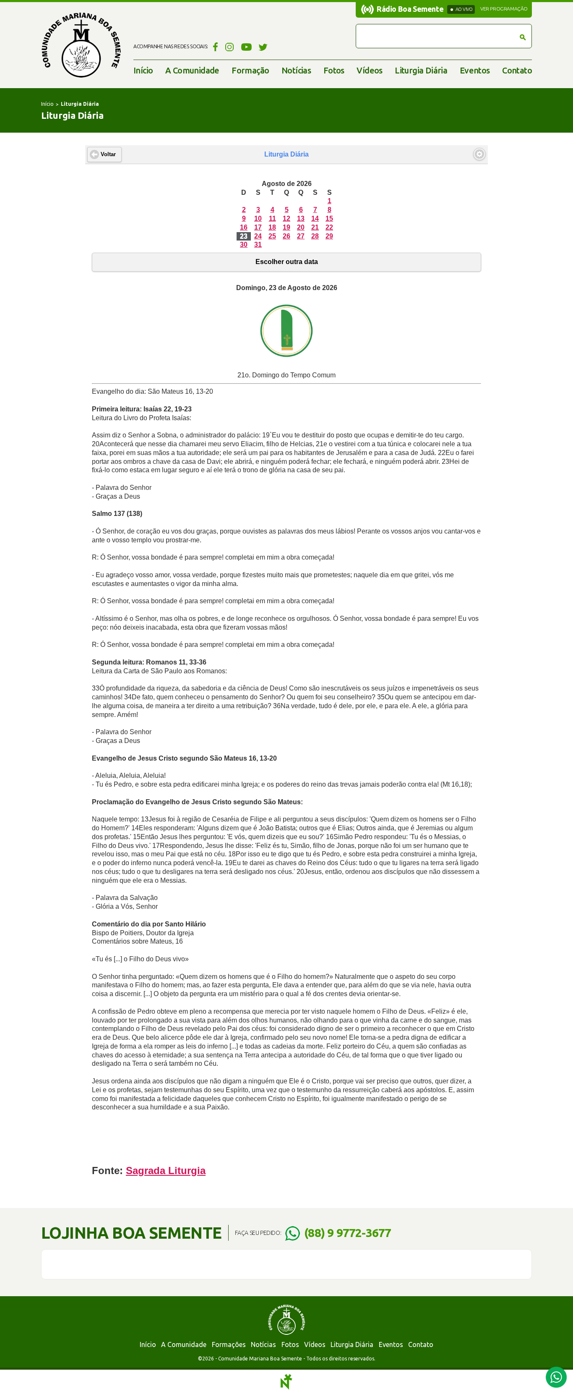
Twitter (263, 46)
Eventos (475, 70)
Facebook (214, 46)
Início (143, 70)
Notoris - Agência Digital (286, 1382)
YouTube (246, 46)
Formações (229, 1344)
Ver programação (504, 8)
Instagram (229, 46)
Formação (250, 70)
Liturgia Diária (421, 70)
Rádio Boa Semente (410, 9)
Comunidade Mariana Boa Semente (81, 45)
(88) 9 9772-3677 (347, 1232)
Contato (517, 70)
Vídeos (369, 70)
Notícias (296, 70)
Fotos (333, 70)
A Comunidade (192, 70)
